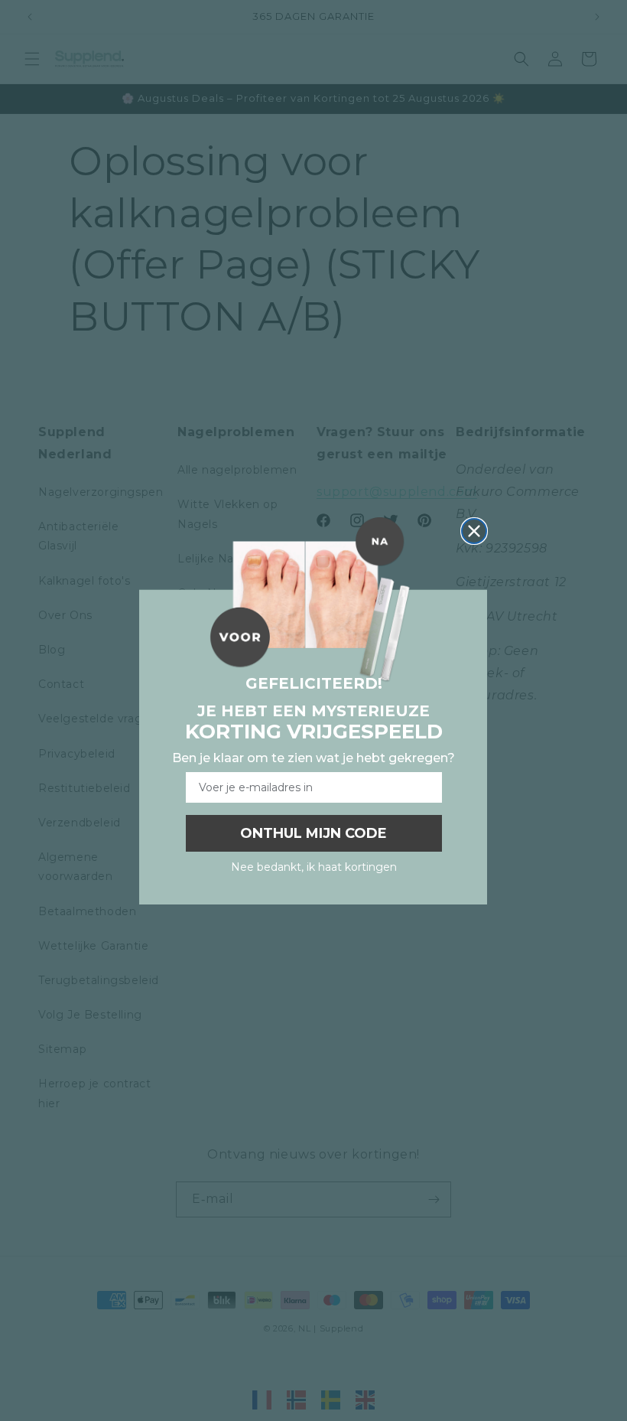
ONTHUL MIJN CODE (313, 833)
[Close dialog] (474, 531)
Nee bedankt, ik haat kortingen (314, 867)
